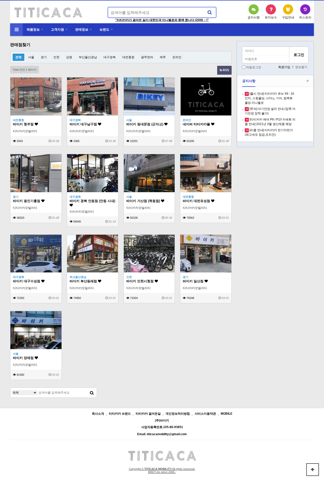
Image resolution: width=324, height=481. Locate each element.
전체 (18, 57)
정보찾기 (301, 67)
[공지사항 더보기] (308, 81)
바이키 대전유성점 (197, 201)
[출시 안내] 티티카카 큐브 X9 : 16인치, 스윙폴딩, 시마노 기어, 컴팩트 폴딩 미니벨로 (269, 98)
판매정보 (81, 29)
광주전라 (147, 57)
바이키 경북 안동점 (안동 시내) (92, 201)
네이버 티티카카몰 (197, 124)
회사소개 (98, 413)
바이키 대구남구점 (84, 124)
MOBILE (226, 413)
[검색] (209, 12)
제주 (163, 57)
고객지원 (57, 29)
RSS (225, 70)
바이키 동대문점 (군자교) (145, 124)
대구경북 (110, 57)
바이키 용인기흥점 (27, 201)
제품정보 (33, 29)
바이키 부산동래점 (84, 281)
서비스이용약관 (205, 413)
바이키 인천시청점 (140, 281)
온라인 (176, 57)
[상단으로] (312, 469)
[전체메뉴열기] (16, 29)
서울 (31, 57)
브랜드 (104, 29)
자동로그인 (253, 67)
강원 (69, 57)
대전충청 (128, 57)
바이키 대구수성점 (27, 281)
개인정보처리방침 (178, 413)
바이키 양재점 (24, 358)
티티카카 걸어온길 (148, 413)
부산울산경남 (88, 57)
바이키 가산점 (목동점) (143, 201)
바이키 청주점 (24, 124)
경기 (44, 57)
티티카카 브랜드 (120, 413)
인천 (56, 57)
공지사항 (248, 81)
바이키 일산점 (194, 281)
